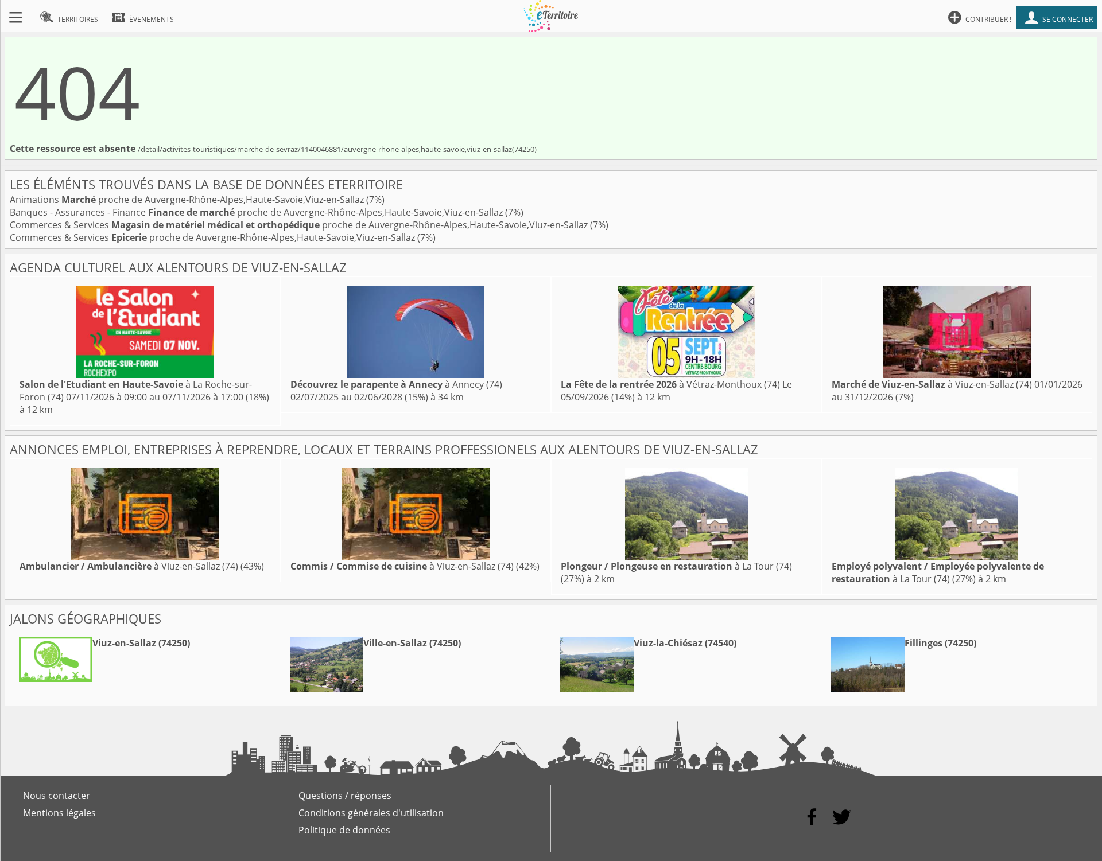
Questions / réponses (344, 795)
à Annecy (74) (396, 384)
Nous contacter (56, 795)
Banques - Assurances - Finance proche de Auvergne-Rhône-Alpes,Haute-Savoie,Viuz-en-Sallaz (257, 212)
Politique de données (344, 830)
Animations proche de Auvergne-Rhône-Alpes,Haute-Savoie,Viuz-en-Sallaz (188, 199)
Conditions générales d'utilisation (371, 813)
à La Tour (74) (676, 566)
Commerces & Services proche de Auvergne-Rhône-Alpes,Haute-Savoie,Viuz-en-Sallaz (300, 225)
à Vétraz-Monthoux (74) (670, 384)
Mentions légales (59, 813)
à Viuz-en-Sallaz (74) (932, 384)
